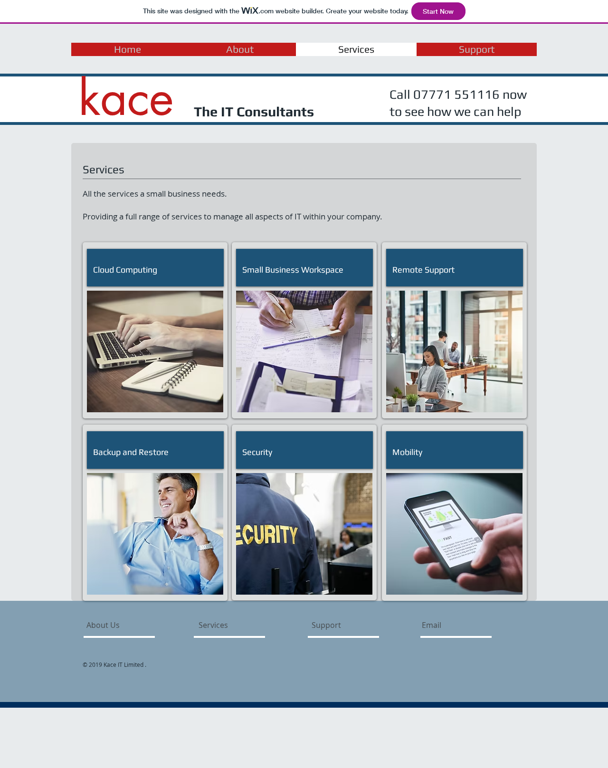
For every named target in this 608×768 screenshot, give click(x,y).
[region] (155, 351)
